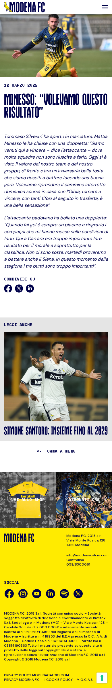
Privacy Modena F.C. (22, 679)
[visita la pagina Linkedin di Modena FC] (50, 593)
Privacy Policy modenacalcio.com (36, 675)
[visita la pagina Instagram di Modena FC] (23, 593)
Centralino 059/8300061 (78, 562)
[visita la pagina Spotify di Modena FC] (64, 593)
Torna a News (56, 451)
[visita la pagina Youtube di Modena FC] (36, 593)
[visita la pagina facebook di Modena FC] (9, 593)
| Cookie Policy (59, 679)
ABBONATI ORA (84, 500)
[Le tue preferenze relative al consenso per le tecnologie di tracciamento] (101, 678)
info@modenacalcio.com (87, 555)
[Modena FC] (24, 7)
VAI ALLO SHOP (28, 500)
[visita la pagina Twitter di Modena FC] (78, 593)
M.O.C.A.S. (85, 679)
